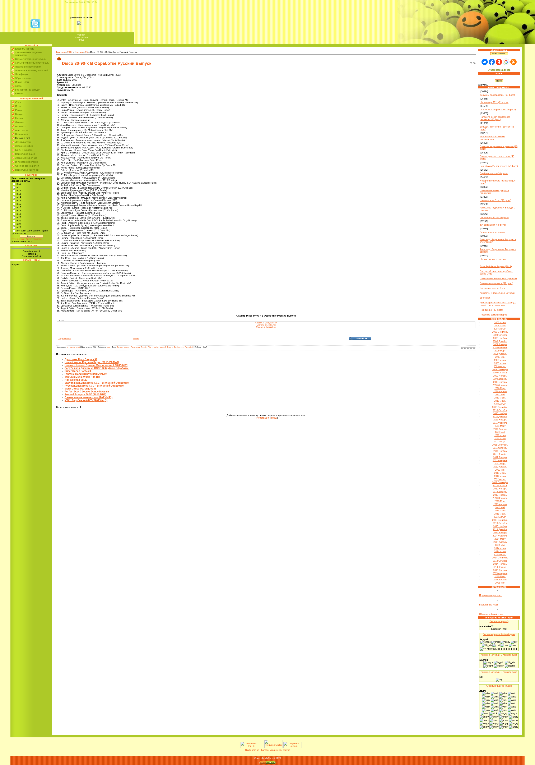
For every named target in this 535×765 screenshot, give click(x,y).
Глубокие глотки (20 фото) (494, 173)
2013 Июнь (500, 510)
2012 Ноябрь (500, 488)
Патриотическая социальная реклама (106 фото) (495, 118)
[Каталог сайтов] (261, 747)
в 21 (19, 220)
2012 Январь (500, 457)
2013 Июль (500, 513)
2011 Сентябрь (500, 444)
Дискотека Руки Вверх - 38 (81, 359)
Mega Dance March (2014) (80, 388)
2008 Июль (500, 325)
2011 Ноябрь (500, 451)
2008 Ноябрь (500, 338)
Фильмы (19, 122)
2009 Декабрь (500, 379)
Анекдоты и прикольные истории (497, 293)
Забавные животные (26, 158)
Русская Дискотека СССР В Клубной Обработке (94, 385)
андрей (163, 347)
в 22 (19, 224)
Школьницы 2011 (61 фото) (494, 102)
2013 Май (500, 507)
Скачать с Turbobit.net (266, 327)
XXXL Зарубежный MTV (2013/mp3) (86, 400)
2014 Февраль (500, 535)
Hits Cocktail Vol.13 (76, 379)
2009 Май (500, 357)
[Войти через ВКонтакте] (485, 62)
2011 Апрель (500, 429)
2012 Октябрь (500, 485)
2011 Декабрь (500, 454)
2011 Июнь (500, 435)
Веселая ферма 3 (499, 621)
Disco (150, 347)
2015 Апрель (500, 579)
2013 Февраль (500, 498)
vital (108, 347)
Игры (18, 106)
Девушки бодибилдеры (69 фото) (497, 95)
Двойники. (485, 297)
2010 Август (500, 404)
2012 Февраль (500, 460)
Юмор (18, 110)
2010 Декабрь (500, 416)
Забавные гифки (24, 146)
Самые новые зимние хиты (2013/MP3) (88, 397)
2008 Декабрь (500, 341)
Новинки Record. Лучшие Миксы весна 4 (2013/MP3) (96, 365)
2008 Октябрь (500, 335)
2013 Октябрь (500, 523)
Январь (79, 52)
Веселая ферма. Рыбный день (499, 634)
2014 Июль (500, 551)
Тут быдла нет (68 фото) (493, 224)
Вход (81, 39)
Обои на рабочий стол (27, 166)
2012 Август (500, 479)
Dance (170, 347)
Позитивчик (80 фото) (491, 310)
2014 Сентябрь (500, 557)
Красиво (19, 118)
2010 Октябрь (500, 410)
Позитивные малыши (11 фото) (496, 283)
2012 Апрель (500, 466)
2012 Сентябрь (500, 482)
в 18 (19, 210)
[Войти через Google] (506, 62)
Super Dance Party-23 (78, 371)
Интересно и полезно (26, 162)
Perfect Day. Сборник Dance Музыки (87, 391)
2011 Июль (500, 438)
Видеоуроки (21, 134)
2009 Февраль (500, 347)
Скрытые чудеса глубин (499, 686)
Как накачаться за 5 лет (492, 288)
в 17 (19, 207)
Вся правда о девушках (492, 232)
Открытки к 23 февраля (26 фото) (498, 109)
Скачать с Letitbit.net (266, 325)
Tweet (136, 338)
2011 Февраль (500, 422)
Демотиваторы (23, 142)
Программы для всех (490, 595)
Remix (144, 347)
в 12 (19, 190)
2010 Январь (500, 382)
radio (156, 347)
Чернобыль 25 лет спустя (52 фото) (499, 166)
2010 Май (500, 394)
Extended (189, 347)
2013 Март (500, 501)
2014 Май (500, 545)
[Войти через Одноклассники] (513, 62)
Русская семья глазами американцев (492, 137)
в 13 (19, 194)
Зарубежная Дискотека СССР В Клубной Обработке (97, 368)
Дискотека (135, 347)
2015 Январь (500, 570)
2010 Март (500, 388)
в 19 (19, 214)
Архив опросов (34, 239)
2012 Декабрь (500, 491)
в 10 (19, 184)
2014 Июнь (500, 548)
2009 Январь (500, 344)
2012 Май (500, 470)
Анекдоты (20, 126)
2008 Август (500, 328)
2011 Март (500, 426)
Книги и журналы (24, 150)
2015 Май (500, 582)
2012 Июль (500, 476)
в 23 (19, 227)
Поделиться (64, 338)
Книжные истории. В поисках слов (499, 655)
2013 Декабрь (500, 529)
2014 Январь (500, 532)
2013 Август (500, 517)
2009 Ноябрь (500, 375)
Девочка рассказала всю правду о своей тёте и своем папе (498, 303)
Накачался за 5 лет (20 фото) (495, 200)
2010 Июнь (500, 397)
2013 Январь (500, 495)
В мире (19, 114)
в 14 (19, 197)
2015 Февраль (500, 573)
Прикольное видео (25, 154)
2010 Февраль (500, 385)
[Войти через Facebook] (492, 62)
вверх (127, 347)
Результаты (17, 239)
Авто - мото (21, 130)
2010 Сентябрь (500, 407)
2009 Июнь (500, 360)
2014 (69, 52)
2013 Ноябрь (500, 526)
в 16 (19, 204)
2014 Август (500, 554)
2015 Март (500, 576)
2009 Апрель (500, 353)
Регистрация (81, 37)
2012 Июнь (500, 473)
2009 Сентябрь (500, 369)
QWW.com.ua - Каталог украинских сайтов (267, 750)
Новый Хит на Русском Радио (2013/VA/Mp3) (92, 362)
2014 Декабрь (500, 567)
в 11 (19, 187)
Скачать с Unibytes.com (266, 323)
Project (120, 347)
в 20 (19, 217)
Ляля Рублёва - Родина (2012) (496, 266)
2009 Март (500, 350)
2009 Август (500, 366)
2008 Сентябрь (500, 332)
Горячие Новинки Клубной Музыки (86, 374)
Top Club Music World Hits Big (82, 376)
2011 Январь (500, 419)
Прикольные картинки (26, 170)
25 (86, 52)
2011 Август (500, 441)
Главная (81, 34)
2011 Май (500, 432)
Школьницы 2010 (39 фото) (494, 217)
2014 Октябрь (500, 560)
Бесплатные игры (488, 604)
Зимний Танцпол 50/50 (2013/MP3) (85, 394)
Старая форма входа (499, 70)
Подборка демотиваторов (493, 314)
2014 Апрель (500, 542)
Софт (18, 102)
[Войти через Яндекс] (499, 62)
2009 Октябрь (500, 372)
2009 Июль (500, 363)
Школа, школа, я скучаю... (493, 259)
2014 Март (500, 539)
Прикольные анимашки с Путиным (498, 278)
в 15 (19, 200)
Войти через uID (499, 54)
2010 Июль (500, 401)
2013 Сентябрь (500, 520)
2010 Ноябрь (500, 413)
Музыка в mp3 (22, 138)
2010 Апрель (500, 391)
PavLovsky (178, 347)
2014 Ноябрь (500, 564)
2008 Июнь (500, 322)
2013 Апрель (500, 504)
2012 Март (500, 463)
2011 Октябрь (500, 448)
